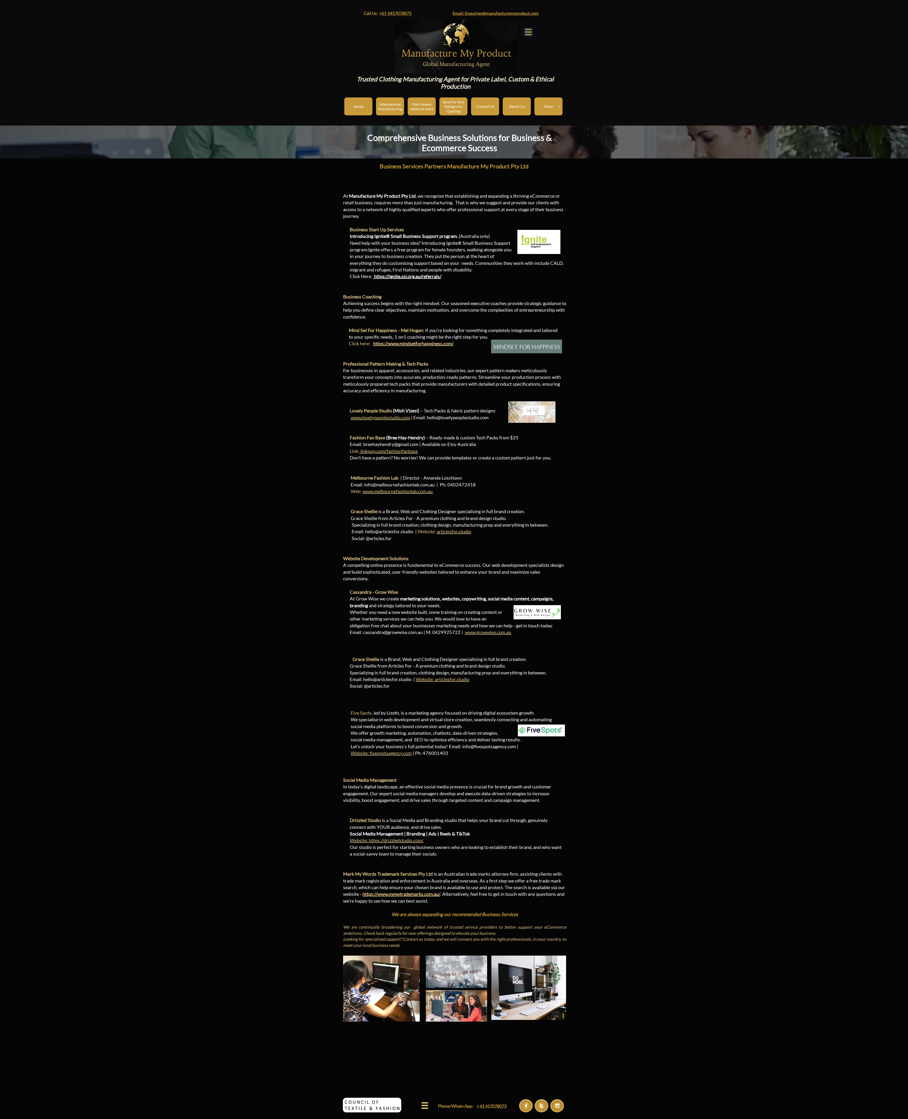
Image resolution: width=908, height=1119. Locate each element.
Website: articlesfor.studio (442, 679)
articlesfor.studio (454, 531)
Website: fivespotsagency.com (381, 753)
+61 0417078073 (395, 13)
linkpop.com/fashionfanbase (388, 451)
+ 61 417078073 (491, 1106)
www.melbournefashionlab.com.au (397, 491)
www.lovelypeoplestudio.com (380, 417)
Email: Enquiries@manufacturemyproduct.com (496, 13)
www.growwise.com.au (488, 632)
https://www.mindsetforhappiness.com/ (413, 343)
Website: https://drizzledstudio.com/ (386, 840)
